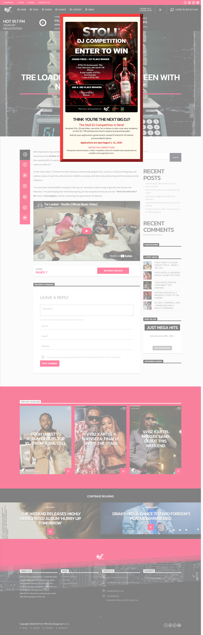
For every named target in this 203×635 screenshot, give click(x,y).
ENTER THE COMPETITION (101, 147)
